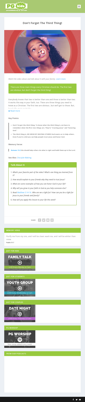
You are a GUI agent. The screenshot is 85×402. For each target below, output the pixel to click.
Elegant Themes (18, 399)
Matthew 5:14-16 (24, 192)
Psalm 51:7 (10, 242)
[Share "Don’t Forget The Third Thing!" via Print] (52, 220)
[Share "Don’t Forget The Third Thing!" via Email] (48, 220)
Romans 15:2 (16, 150)
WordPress (38, 399)
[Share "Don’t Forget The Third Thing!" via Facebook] (40, 220)
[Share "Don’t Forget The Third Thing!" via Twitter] (44, 220)
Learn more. (61, 79)
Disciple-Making (24, 157)
